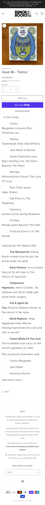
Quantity (5, 85)
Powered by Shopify (28, 500)
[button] (3, 13)
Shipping (4, 81)
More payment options (22, 111)
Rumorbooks (19, 500)
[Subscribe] (37, 472)
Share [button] (7, 392)
